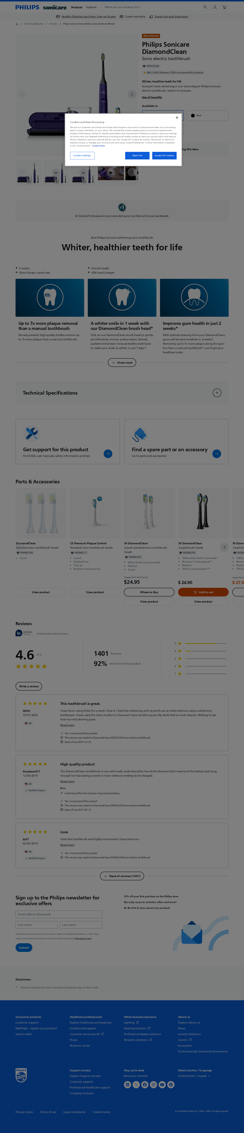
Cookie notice (98, 146)
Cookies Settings (82, 155)
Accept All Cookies (164, 155)
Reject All (137, 155)
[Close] (177, 118)
